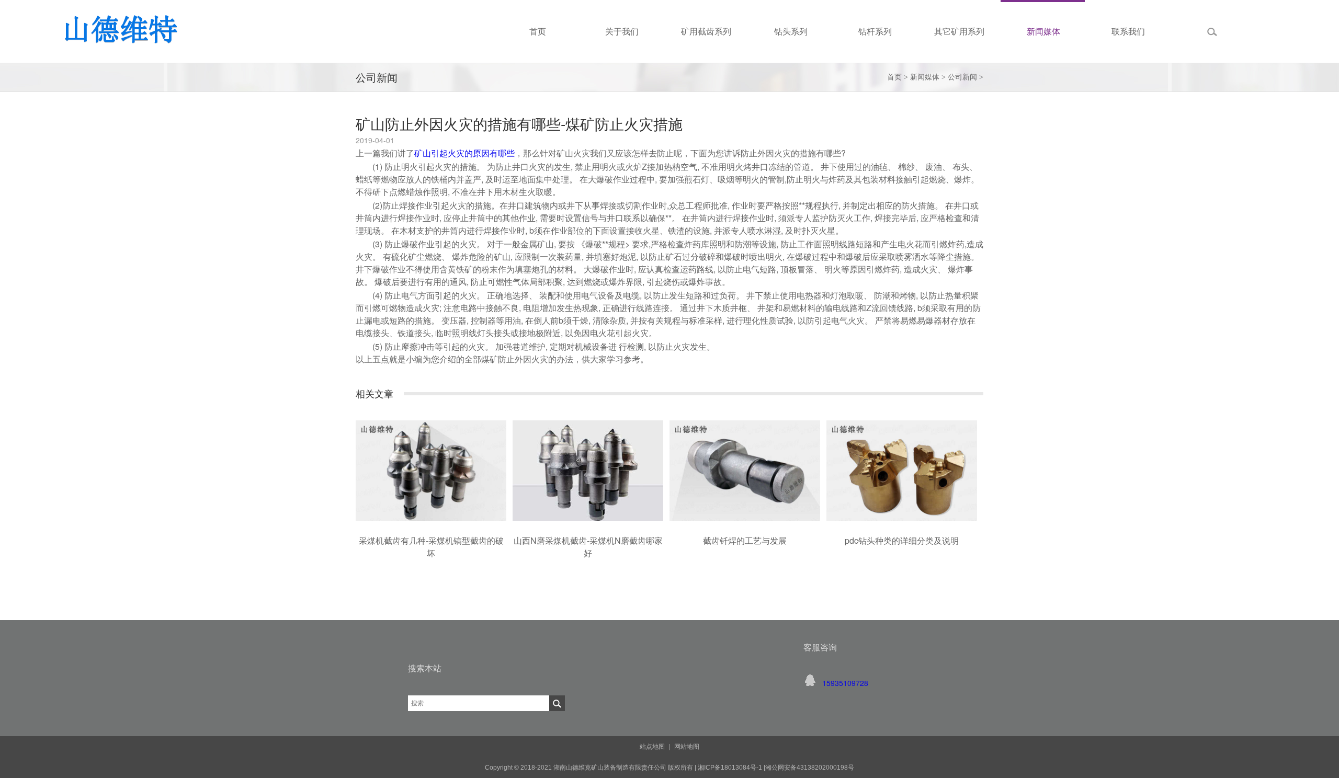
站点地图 (652, 746)
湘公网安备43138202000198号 (809, 767)
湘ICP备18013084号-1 (729, 767)
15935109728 (845, 683)
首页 (894, 77)
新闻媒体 (924, 77)
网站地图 (686, 746)
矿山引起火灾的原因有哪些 (464, 153)
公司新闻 (962, 77)
